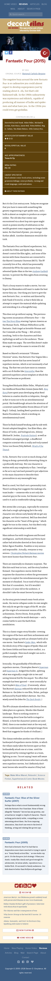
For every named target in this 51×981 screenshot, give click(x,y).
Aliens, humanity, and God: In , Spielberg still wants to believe (22, 922)
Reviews (23, 4)
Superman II (12, 670)
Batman (18, 688)
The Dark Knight (33, 699)
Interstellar (30, 371)
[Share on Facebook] (10, 52)
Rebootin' (32, 775)
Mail (13, 9)
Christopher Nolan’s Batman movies (27, 553)
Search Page (33, 9)
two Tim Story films (12, 321)
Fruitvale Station (28, 435)
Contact (25, 957)
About (21, 9)
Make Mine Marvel (18, 775)
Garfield (44, 271)
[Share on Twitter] (6, 52)
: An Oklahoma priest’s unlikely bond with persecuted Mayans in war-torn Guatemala (25, 898)
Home (6, 948)
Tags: (7, 775)
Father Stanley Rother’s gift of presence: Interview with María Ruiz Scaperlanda (24, 905)
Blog (44, 4)
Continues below (24, 117)
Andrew (36, 271)
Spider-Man (30, 642)
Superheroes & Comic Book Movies (28, 779)
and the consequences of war (20, 910)
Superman (43, 667)
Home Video (10, 4)
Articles (34, 4)
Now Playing (17, 948)
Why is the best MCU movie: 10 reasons (22, 916)
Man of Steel (21, 685)
